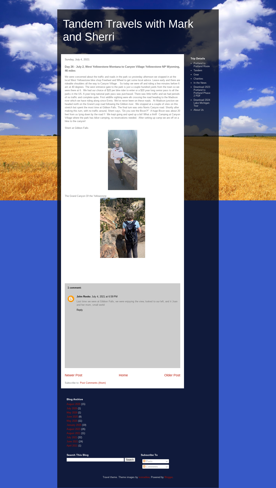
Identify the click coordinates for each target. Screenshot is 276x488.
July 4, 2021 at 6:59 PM (105, 296)
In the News (200, 82)
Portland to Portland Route (202, 65)
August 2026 (73, 404)
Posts (148, 461)
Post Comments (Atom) (93, 382)
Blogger (168, 477)
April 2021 (72, 445)
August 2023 (73, 429)
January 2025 (74, 425)
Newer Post (73, 375)
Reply (80, 309)
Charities (198, 78)
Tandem (198, 70)
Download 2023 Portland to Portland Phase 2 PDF (202, 91)
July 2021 (72, 437)
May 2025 (72, 420)
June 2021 (72, 441)
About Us (199, 109)
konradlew (144, 477)
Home (123, 375)
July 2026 (72, 408)
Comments (151, 466)
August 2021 (73, 433)
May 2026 (72, 412)
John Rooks (83, 296)
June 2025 (72, 416)
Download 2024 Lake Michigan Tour (202, 103)
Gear (196, 74)
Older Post (172, 375)
